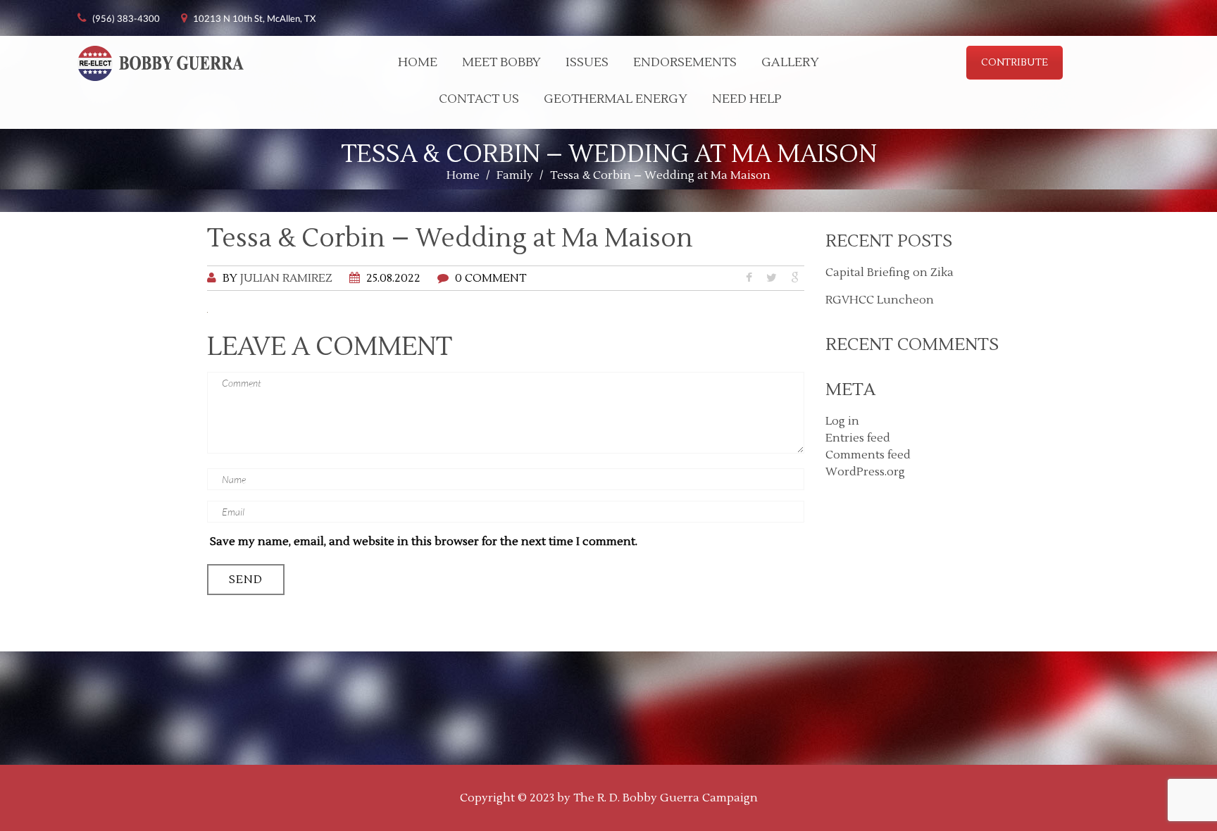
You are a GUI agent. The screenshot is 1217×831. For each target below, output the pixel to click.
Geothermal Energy (615, 99)
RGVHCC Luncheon (879, 300)
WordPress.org (865, 472)
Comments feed (868, 455)
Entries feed (857, 438)
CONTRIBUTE (1014, 62)
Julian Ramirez (286, 278)
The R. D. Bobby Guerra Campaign (665, 798)
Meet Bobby (501, 62)
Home (417, 62)
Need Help (747, 99)
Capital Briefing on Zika (889, 272)
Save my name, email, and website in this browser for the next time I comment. (423, 542)
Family (515, 175)
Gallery (790, 62)
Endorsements (685, 62)
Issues (587, 62)
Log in (842, 421)
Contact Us (479, 99)
